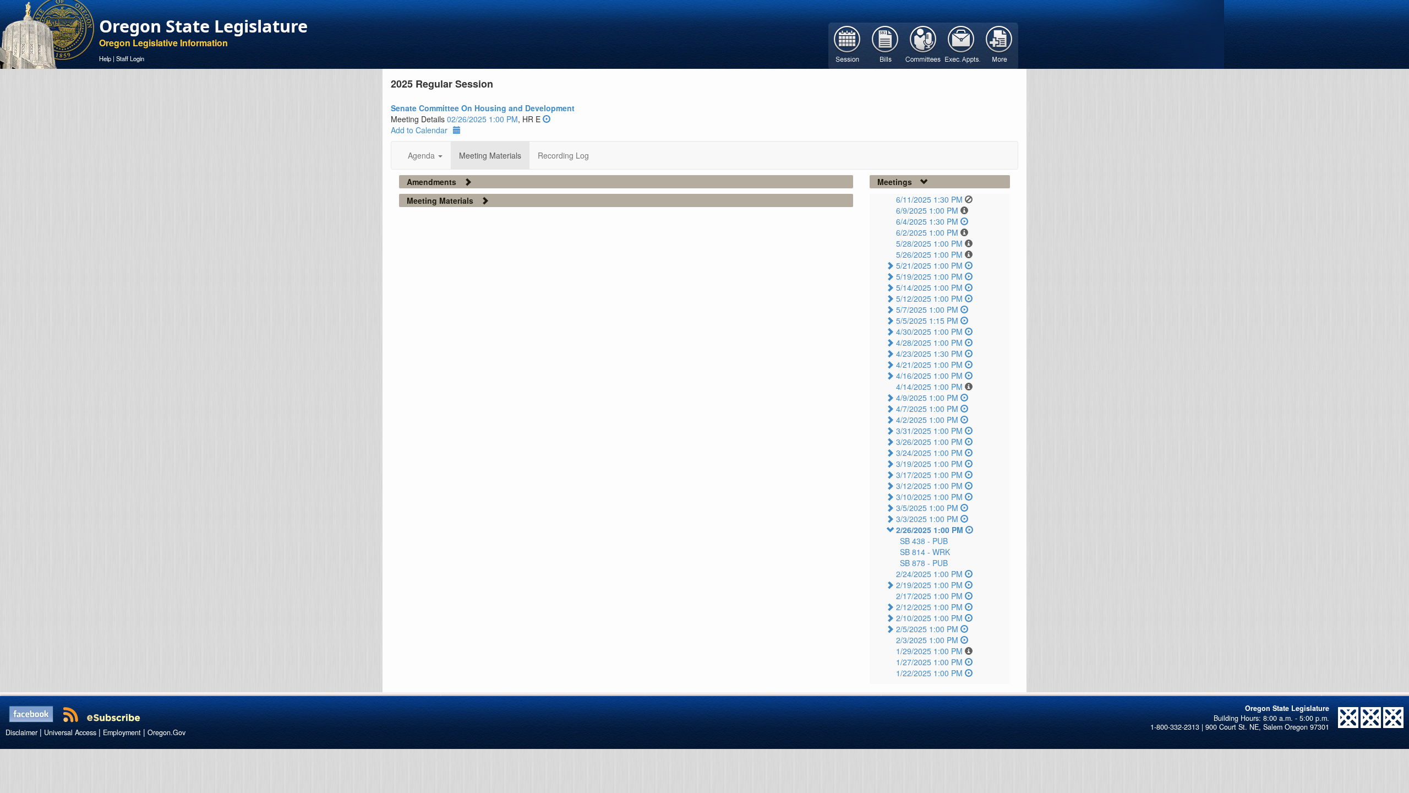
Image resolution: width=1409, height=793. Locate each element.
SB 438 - (924, 540)
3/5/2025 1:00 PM (927, 507)
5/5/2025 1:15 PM (927, 320)
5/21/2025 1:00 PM (929, 265)
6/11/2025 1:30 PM (929, 199)
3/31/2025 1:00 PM (929, 430)
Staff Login (130, 58)
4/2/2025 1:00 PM (927, 419)
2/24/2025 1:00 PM (929, 573)
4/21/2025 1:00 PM (929, 364)
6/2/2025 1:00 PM (927, 232)
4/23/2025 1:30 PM (929, 353)
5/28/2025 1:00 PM (929, 243)
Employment (122, 732)
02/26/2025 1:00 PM (482, 118)
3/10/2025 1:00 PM (929, 496)
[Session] (847, 44)
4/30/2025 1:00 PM (929, 331)
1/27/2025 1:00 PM (929, 661)
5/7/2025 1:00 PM (927, 309)
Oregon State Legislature (203, 25)
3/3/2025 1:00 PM (927, 518)
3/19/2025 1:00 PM (929, 463)
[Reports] (999, 44)
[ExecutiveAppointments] (961, 44)
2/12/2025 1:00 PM (929, 606)
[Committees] (923, 44)
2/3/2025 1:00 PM (927, 639)
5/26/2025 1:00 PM (929, 254)
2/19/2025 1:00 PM (929, 584)
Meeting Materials (490, 155)
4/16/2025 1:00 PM (929, 375)
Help (105, 58)
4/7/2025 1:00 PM (927, 408)
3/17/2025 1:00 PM (929, 474)
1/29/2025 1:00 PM (929, 650)
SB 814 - (925, 551)
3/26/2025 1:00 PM (929, 441)
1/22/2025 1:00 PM (929, 672)
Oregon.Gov (166, 732)
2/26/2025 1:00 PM (929, 529)
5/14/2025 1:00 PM (929, 287)
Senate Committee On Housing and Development (483, 107)
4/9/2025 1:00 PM (927, 397)
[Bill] (885, 44)
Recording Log (563, 155)
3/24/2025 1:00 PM (929, 452)
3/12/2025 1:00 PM (929, 485)
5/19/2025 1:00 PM (929, 276)
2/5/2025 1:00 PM (927, 628)
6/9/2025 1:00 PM (927, 210)
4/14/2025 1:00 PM (929, 386)
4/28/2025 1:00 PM (929, 342)
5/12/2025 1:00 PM (929, 298)
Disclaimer (21, 732)
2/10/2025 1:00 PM (929, 617)
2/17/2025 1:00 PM (929, 595)
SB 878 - (924, 562)
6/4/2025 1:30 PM (927, 221)
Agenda (422, 155)
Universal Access (70, 732)
